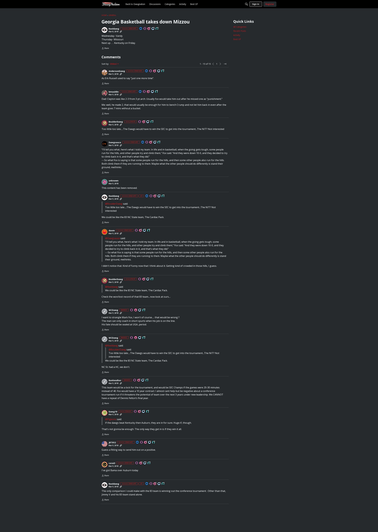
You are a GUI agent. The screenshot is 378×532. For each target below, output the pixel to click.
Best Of (237, 39)
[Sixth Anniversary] (141, 463)
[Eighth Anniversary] (155, 71)
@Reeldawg (111, 286)
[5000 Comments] (144, 230)
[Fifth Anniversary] (148, 91)
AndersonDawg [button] (117, 71)
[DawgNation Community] (111, 4)
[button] (104, 30)
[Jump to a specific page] (225, 64)
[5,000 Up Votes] (163, 71)
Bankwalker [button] (115, 380)
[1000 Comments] (159, 71)
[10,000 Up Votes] (156, 91)
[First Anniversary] (136, 310)
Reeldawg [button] (114, 28)
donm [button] (112, 230)
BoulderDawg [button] (116, 121)
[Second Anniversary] (140, 230)
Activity (236, 35)
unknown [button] (113, 180)
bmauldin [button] (114, 91)
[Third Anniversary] (139, 380)
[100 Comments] (143, 411)
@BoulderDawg (113, 203)
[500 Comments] (153, 28)
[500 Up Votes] (157, 28)
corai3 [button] (112, 463)
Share (105, 48)
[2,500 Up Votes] (159, 142)
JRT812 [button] (112, 442)
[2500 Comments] (152, 91)
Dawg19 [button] (113, 411)
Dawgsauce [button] (115, 142)
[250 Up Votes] (152, 121)
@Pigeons (110, 419)
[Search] (246, 4)
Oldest (113, 63)
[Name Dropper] (145, 28)
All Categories (239, 26)
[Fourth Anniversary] (149, 28)
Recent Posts (239, 31)
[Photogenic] (141, 28)
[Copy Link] (121, 31)
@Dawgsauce (112, 238)
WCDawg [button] (113, 310)
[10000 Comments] (140, 310)
